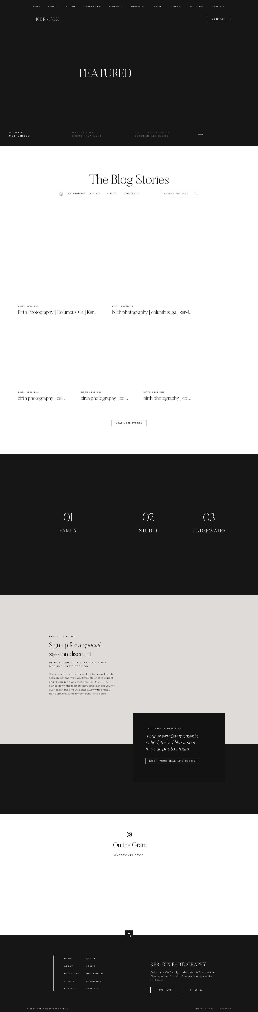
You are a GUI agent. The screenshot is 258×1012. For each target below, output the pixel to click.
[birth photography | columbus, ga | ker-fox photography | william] (105, 356)
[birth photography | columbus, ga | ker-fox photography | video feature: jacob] (42, 356)
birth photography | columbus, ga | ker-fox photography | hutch (173, 312)
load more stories (129, 423)
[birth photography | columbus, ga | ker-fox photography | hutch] (152, 255)
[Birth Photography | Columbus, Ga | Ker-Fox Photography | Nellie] (58, 255)
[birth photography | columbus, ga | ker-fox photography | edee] (168, 356)
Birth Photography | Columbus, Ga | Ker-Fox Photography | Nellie (81, 312)
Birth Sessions (28, 306)
